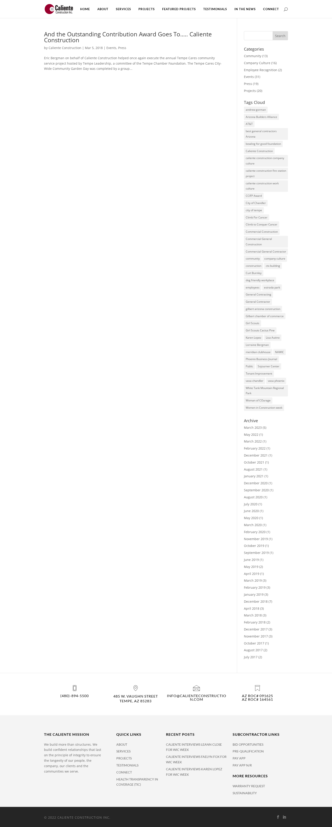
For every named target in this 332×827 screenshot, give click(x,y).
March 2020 (253, 525)
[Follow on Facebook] (278, 817)
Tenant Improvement (259, 373)
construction (253, 266)
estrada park (272, 287)
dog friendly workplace (260, 280)
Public (249, 366)
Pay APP (239, 758)
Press (122, 48)
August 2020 (253, 497)
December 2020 (256, 483)
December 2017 (256, 629)
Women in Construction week (264, 408)
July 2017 (250, 657)
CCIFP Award (254, 196)
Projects (146, 9)
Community (252, 56)
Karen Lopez (253, 338)
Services (123, 9)
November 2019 (256, 539)
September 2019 (256, 553)
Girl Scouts (252, 323)
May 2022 (251, 434)
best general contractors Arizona (261, 133)
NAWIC (279, 352)
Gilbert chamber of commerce (265, 316)
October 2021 (254, 462)
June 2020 (251, 511)
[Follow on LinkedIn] (284, 817)
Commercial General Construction (259, 241)
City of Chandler (256, 203)
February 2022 (255, 448)
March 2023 (253, 427)
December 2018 (256, 601)
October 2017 (254, 643)
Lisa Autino (273, 338)
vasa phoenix (276, 381)
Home (85, 9)
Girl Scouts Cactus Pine (260, 330)
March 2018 (253, 615)
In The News (245, 9)
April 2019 (251, 574)
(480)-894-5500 (74, 695)
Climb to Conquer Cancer (261, 224)
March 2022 (253, 441)
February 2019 (255, 587)
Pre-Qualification (248, 751)
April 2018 (251, 608)
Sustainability (245, 793)
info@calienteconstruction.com (196, 697)
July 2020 (250, 504)
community (253, 258)
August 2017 (253, 650)
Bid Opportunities (248, 744)
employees (253, 287)
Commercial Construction (262, 232)
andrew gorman (256, 110)
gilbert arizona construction (263, 309)
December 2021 (256, 455)
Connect (271, 9)
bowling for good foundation (263, 144)
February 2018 (255, 622)
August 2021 (253, 469)
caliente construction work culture (262, 186)
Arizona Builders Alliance (261, 117)
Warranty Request (249, 786)
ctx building (273, 266)
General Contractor (258, 302)
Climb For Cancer (256, 217)
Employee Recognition (260, 70)
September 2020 (256, 490)
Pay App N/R (242, 765)
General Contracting (258, 294)
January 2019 (254, 594)
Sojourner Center (268, 366)
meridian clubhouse (258, 352)
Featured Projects (179, 9)
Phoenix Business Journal (261, 359)
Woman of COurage (258, 400)
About (102, 9)
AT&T (249, 124)
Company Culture (257, 63)
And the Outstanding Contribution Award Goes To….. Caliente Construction (128, 37)
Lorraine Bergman (257, 345)
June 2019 (251, 560)
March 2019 (253, 580)
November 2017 (256, 636)
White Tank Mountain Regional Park (265, 390)
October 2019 (254, 546)
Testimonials (215, 9)
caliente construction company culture (265, 160)
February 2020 (255, 532)
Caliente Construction (65, 48)
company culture (274, 258)
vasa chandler (254, 381)
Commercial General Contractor (266, 251)
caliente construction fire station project (266, 173)
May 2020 (251, 518)
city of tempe (254, 210)
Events (111, 48)
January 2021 (254, 476)
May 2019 (251, 567)
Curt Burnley (254, 273)
